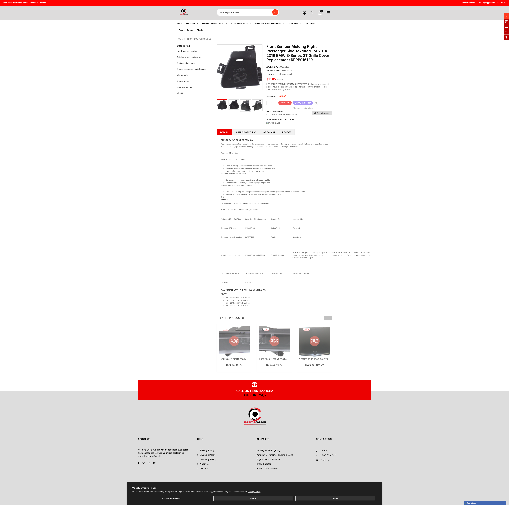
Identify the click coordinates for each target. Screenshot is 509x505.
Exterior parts (183, 81)
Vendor (270, 74)
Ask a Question (323, 113)
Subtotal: (271, 96)
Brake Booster (263, 464)
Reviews (286, 132)
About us (205, 464)
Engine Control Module (268, 459)
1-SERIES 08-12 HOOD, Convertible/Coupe (319, 359)
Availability (272, 67)
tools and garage (184, 87)
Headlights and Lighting (268, 450)
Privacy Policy (207, 450)
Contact (204, 468)
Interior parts (182, 75)
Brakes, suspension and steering (191, 69)
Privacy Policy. (254, 491)
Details (224, 132)
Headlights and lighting (187, 51)
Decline (335, 498)
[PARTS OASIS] (254, 417)
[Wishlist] (311, 12)
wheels (180, 93)
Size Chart (269, 132)
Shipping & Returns (246, 132)
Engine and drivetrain (186, 63)
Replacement (286, 74)
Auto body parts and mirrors (189, 57)
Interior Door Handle (267, 468)
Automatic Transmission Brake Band (274, 455)
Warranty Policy (208, 459)
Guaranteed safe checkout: (280, 119)
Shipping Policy (207, 455)
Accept (253, 498)
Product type (273, 70)
